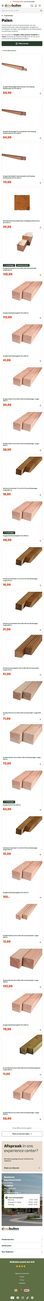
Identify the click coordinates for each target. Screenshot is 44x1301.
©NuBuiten (22, 1283)
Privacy (22, 1280)
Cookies (22, 1276)
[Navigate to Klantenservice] (32, 5)
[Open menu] (3, 5)
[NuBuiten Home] (13, 6)
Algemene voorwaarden (22, 1273)
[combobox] (22, 10)
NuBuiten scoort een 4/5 (22, 1262)
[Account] (36, 6)
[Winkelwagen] (39, 5)
